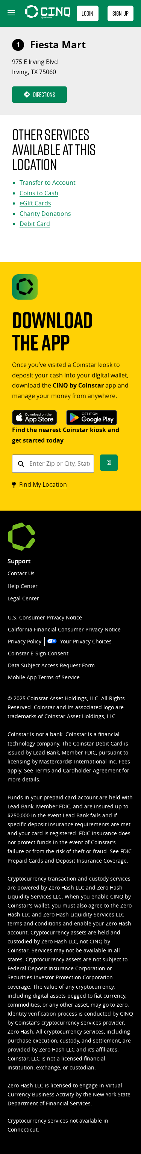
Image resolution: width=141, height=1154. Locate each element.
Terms (42, 770)
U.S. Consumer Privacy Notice (45, 617)
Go (109, 462)
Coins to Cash (39, 193)
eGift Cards (35, 203)
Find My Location (43, 484)
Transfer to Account (48, 182)
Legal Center (23, 598)
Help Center (23, 586)
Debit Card (35, 224)
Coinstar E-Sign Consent (38, 653)
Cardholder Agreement (92, 770)
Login (88, 13)
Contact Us (21, 573)
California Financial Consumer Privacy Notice (64, 629)
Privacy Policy (24, 641)
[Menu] (10, 13)
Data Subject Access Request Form (51, 665)
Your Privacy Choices (86, 641)
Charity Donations (45, 213)
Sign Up (120, 13)
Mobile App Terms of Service (44, 677)
